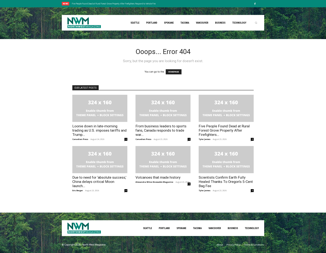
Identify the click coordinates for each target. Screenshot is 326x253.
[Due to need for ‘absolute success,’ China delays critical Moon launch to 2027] (99, 159)
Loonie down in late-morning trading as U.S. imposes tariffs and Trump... (99, 130)
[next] (174, 4)
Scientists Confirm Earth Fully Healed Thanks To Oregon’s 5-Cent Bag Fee (226, 181)
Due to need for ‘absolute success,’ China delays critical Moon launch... (99, 181)
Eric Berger (77, 190)
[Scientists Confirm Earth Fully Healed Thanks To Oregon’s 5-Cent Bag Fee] (226, 159)
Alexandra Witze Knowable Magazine (154, 182)
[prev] (169, 4)
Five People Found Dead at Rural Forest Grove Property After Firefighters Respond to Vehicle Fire (114, 4)
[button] (256, 23)
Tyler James (204, 139)
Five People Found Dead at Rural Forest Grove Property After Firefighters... (224, 130)
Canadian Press (80, 139)
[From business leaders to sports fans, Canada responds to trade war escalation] (163, 108)
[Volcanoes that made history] (163, 159)
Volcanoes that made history (157, 177)
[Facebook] (255, 4)
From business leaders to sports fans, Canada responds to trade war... (160, 130)
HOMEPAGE (173, 72)
